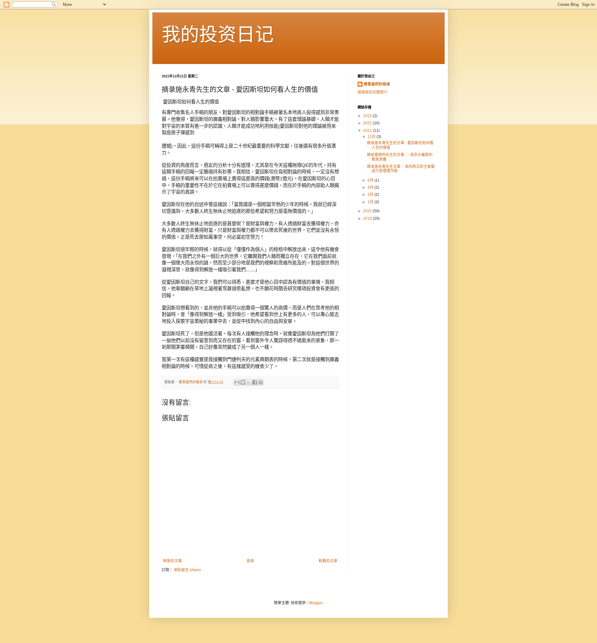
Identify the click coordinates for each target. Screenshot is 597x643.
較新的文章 (172, 561)
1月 (371, 202)
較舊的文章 (328, 561)
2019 (368, 218)
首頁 (250, 561)
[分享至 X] (249, 382)
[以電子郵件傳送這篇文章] (237, 382)
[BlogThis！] (243, 382)
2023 (368, 116)
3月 (371, 194)
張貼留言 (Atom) (187, 570)
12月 (372, 137)
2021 (368, 130)
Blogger (315, 603)
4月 (371, 187)
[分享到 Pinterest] (260, 382)
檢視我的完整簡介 (372, 92)
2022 (368, 123)
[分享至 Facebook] (255, 382)
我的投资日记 (218, 34)
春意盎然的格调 (377, 84)
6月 (371, 180)
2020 (368, 211)
